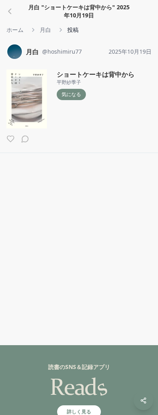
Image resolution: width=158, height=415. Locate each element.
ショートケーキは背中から (96, 74)
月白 (45, 30)
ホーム (14, 30)
